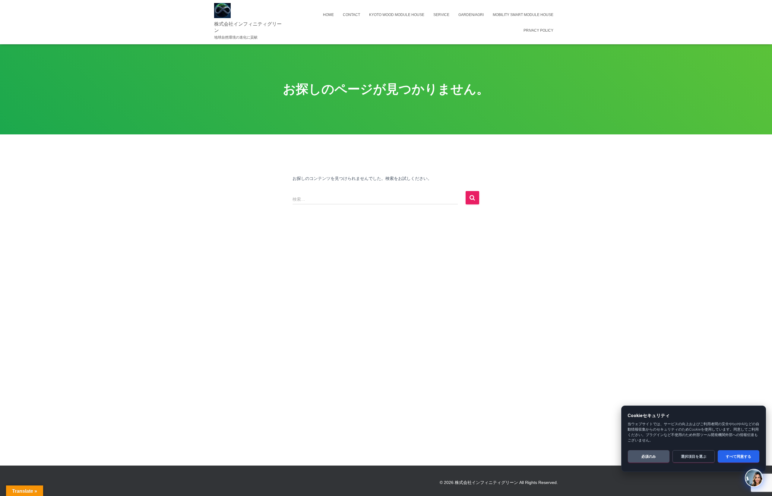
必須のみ (648, 456)
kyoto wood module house (396, 15)
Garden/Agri (471, 15)
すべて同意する (738, 456)
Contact (351, 15)
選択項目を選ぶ (693, 456)
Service (441, 15)
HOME (328, 15)
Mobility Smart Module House (523, 15)
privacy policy (538, 30)
